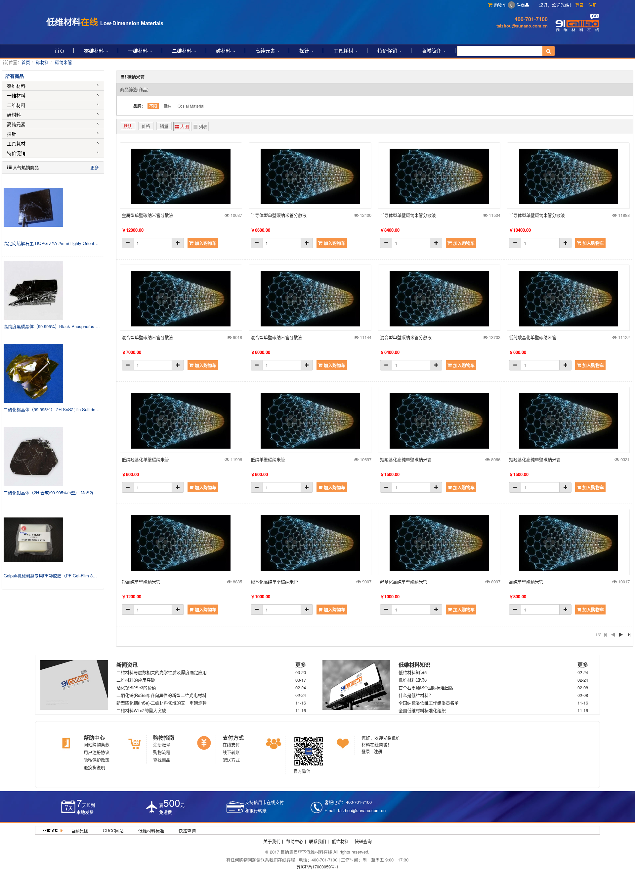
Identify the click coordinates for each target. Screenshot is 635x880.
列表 (202, 126)
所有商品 (14, 76)
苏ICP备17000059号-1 (317, 866)
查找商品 (161, 760)
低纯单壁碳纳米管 (268, 459)
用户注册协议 (96, 752)
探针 (305, 50)
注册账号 (161, 744)
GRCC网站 (113, 830)
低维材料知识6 (413, 680)
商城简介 (432, 50)
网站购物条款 (96, 744)
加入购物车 (204, 243)
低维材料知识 (414, 664)
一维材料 (138, 50)
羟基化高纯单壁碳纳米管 (403, 581)
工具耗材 (344, 50)
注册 (592, 5)
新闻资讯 (127, 664)
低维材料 (340, 841)
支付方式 (233, 737)
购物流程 (161, 752)
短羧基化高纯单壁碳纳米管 (406, 459)
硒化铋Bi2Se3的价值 (136, 687)
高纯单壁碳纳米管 (526, 581)
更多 (94, 167)
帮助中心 (94, 737)
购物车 (502, 5)
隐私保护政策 (96, 760)
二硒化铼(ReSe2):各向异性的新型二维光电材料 (161, 695)
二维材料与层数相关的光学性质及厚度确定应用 (161, 672)
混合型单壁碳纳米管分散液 (147, 337)
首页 (59, 50)
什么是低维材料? (415, 695)
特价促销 (388, 50)
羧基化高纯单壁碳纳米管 (274, 581)
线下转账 (231, 752)
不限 (153, 106)
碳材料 (224, 50)
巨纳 (167, 106)
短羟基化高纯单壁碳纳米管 (535, 459)
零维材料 (94, 50)
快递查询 (187, 830)
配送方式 (231, 760)
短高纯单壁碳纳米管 (141, 581)
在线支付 (231, 744)
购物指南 (163, 737)
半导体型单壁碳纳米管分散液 (279, 215)
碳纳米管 (63, 62)
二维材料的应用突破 (135, 680)
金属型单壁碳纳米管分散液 (147, 215)
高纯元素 (265, 50)
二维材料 (182, 50)
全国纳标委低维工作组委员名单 (429, 703)
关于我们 (271, 841)
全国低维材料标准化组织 (422, 710)
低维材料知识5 (413, 672)
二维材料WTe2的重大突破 (141, 710)
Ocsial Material (191, 106)
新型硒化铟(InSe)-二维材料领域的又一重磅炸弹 (161, 703)
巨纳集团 (79, 830)
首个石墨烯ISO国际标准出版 (426, 687)
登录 (579, 5)
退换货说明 (94, 767)
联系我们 (317, 841)
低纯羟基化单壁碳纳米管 (145, 459)
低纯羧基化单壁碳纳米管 (532, 337)
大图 (184, 126)
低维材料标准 (151, 830)
